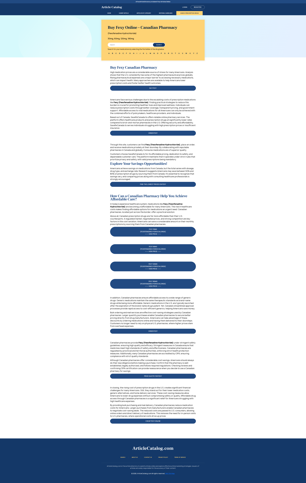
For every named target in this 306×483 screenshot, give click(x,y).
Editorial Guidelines (165, 13)
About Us (135, 457)
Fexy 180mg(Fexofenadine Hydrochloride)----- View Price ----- (153, 283)
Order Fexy (153, 133)
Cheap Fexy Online (153, 421)
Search (159, 45)
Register (197, 7)
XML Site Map (170, 474)
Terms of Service (180, 457)
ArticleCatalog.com (153, 448)
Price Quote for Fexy (153, 376)
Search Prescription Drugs (189, 13)
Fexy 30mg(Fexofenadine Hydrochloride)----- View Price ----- (153, 231)
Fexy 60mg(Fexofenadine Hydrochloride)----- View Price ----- (153, 249)
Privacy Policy (163, 457)
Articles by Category (144, 13)
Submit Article (124, 13)
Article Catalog (111, 7)
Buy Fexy (153, 88)
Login (184, 7)
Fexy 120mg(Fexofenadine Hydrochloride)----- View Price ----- (153, 266)
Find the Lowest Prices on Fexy (153, 184)
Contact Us (148, 457)
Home (109, 13)
